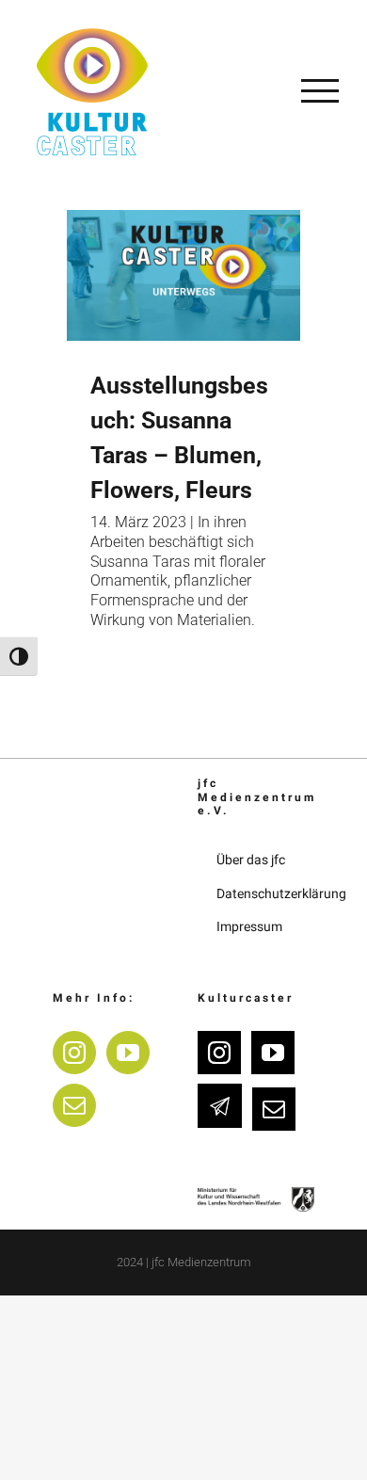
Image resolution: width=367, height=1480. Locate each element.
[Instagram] (74, 1052)
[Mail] (74, 1105)
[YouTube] (128, 1052)
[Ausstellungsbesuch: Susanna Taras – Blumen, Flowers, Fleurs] (183, 275)
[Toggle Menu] (319, 90)
